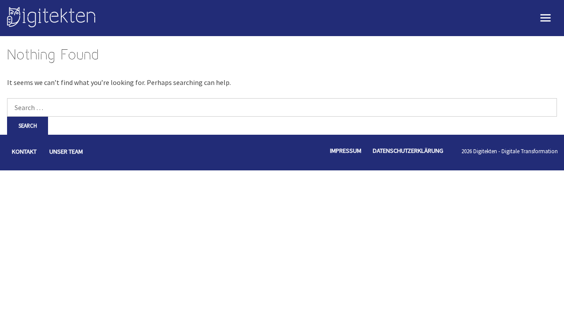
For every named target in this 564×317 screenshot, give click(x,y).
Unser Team (66, 151)
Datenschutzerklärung (408, 151)
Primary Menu (545, 18)
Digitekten (485, 151)
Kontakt (24, 151)
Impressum (345, 151)
